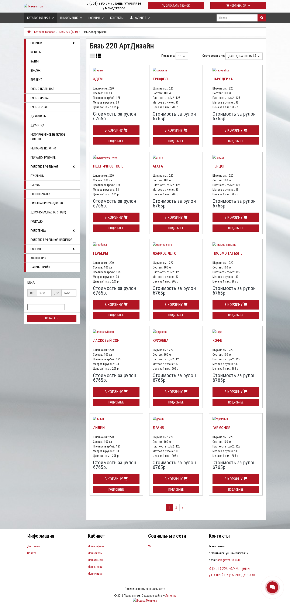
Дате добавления (240, 56)
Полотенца (38, 230)
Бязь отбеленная (42, 89)
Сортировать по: (213, 55)
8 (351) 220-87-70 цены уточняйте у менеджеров (114, 5)
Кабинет (140, 18)
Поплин (36, 249)
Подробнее (116, 141)
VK (149, 546)
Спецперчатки (40, 194)
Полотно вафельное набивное (51, 239)
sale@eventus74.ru (229, 560)
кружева (161, 340)
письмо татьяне (227, 253)
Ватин (35, 61)
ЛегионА (170, 595)
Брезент (36, 79)
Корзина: (237, 5)
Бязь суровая (40, 98)
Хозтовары (38, 258)
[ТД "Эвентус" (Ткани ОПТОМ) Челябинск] (28, 32)
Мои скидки (95, 573)
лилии (99, 427)
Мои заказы (95, 553)
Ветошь (36, 52)
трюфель (161, 79)
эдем (98, 79)
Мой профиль (96, 546)
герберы (100, 253)
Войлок (35, 70)
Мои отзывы (95, 560)
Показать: (168, 55)
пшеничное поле (108, 166)
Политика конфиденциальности (145, 589)
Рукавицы (37, 176)
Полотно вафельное (44, 166)
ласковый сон (106, 340)
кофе (217, 340)
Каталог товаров (39, 18)
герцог (219, 166)
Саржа (35, 185)
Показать (51, 318)
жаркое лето (164, 253)
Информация (69, 18)
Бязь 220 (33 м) (68, 32)
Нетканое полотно (43, 148)
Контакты (117, 18)
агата (158, 166)
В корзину (114, 130)
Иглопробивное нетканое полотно (48, 137)
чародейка (223, 79)
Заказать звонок (177, 5)
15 (180, 56)
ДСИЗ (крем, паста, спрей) (48, 212)
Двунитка (37, 125)
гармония (221, 427)
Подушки (37, 221)
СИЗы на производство (47, 203)
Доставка (33, 546)
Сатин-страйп (40, 267)
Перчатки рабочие (43, 157)
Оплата (31, 553)
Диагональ (38, 116)
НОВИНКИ (95, 18)
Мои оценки (95, 566)
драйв (158, 427)
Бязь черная (39, 107)
